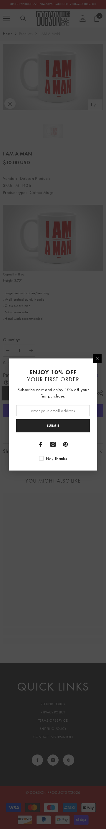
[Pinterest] (65, 444)
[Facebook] (40, 444)
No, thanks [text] (56, 458)
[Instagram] (53, 444)
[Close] (97, 358)
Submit (53, 426)
